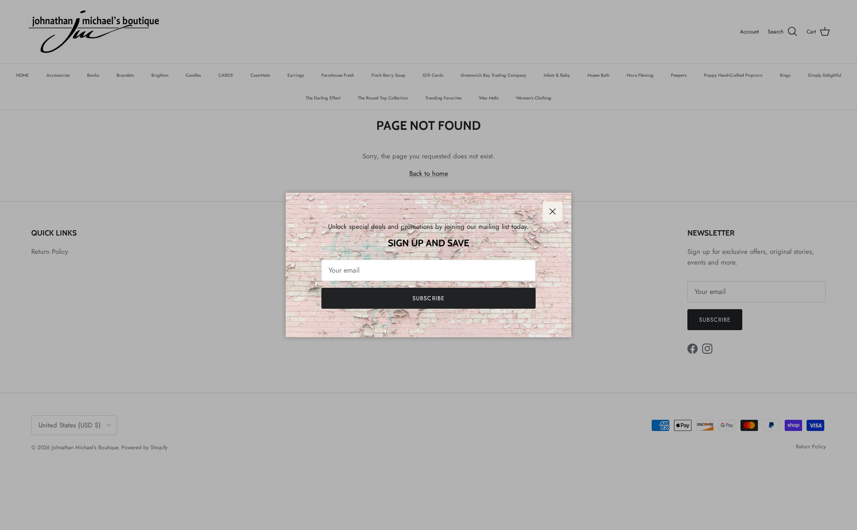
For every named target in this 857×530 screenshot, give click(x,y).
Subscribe (428, 298)
